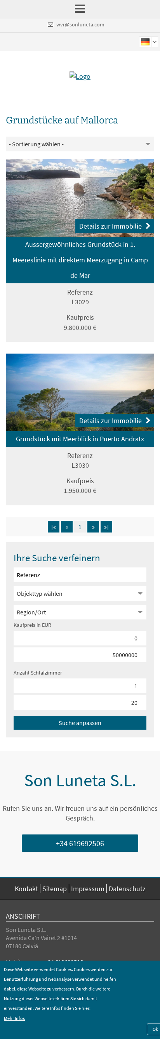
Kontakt (26, 888)
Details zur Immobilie (110, 226)
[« (53, 527)
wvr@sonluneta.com (80, 24)
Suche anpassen (80, 723)
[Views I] (80, 198)
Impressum (87, 888)
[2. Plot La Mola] (80, 392)
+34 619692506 (80, 843)
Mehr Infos (14, 1018)
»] (106, 527)
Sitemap (54, 888)
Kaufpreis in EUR (32, 624)
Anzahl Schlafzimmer (38, 672)
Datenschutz (127, 888)
